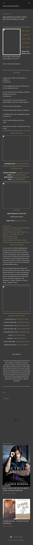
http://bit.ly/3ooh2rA (21, 220)
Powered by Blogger (18, 537)
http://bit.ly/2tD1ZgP (19, 335)
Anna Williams (21, 540)
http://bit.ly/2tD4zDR (23, 328)
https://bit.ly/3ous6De (19, 175)
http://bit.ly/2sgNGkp (20, 338)
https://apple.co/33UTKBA (21, 177)
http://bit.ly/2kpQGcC (22, 344)
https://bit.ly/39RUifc (18, 179)
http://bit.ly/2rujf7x (24, 332)
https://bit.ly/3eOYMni (22, 163)
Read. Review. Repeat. (11, 6)
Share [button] (4, 392)
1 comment (10, 526)
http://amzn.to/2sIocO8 (23, 341)
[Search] (29, 2)
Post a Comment (11, 493)
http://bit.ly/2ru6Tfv (23, 322)
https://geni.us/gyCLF (23, 173)
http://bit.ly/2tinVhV (23, 325)
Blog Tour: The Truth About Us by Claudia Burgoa (16, 489)
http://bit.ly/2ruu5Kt (22, 319)
